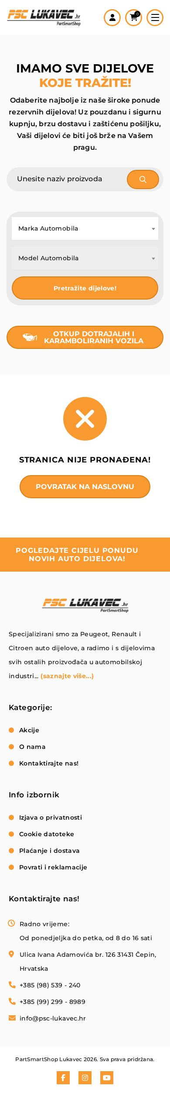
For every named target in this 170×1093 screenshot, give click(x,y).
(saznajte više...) (67, 676)
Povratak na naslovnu (85, 487)
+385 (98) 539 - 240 (50, 985)
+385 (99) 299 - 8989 (52, 1002)
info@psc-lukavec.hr (53, 1018)
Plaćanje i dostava (49, 851)
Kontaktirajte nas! (48, 763)
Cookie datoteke (46, 834)
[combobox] (85, 228)
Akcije (29, 730)
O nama (32, 747)
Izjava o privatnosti (50, 817)
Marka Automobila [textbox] (48, 228)
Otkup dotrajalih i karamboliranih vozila (93, 337)
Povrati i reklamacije (53, 867)
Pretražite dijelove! (85, 288)
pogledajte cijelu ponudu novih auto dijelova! (77, 554)
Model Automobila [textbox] (48, 258)
